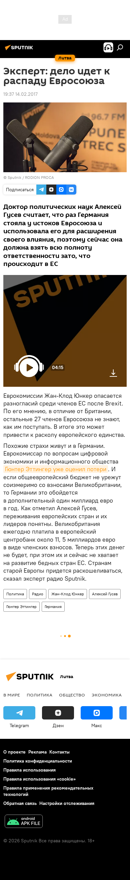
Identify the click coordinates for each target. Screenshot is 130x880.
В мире (11, 695)
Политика (15, 593)
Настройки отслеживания (66, 803)
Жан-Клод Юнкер (67, 593)
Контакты (59, 752)
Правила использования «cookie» (39, 779)
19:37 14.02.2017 (20, 94)
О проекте (14, 752)
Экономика (107, 695)
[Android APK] (23, 822)
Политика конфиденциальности (37, 761)
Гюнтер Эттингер (21, 606)
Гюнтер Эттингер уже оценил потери (55, 469)
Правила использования (29, 770)
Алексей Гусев (105, 593)
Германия (53, 606)
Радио (37, 593)
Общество (72, 695)
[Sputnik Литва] (20, 50)
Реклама (37, 752)
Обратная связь (20, 803)
